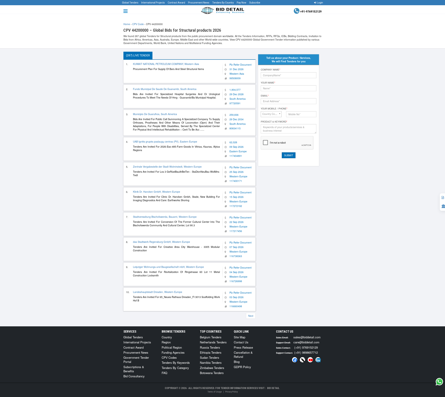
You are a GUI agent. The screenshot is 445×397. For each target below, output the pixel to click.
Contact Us (241, 342)
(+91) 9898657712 (306, 352)
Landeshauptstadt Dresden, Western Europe (157, 292)
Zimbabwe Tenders (212, 367)
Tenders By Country (223, 2)
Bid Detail (273, 388)
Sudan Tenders (209, 357)
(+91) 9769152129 (306, 347)
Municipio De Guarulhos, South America (155, 114)
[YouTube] (310, 359)
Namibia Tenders (211, 362)
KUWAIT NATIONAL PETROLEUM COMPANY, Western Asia (166, 64)
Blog (237, 361)
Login (320, 2)
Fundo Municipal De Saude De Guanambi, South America (164, 89)
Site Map (239, 337)
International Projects (153, 2)
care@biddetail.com (306, 342)
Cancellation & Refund (243, 354)
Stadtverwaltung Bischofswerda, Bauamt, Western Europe (165, 216)
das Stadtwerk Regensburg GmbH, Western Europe (161, 241)
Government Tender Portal (136, 359)
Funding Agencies (173, 352)
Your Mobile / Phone (274, 108)
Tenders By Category (175, 367)
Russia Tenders (210, 347)
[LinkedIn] (318, 359)
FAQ (164, 373)
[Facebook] (294, 359)
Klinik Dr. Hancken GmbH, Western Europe (156, 191)
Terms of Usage (214, 391)
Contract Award (176, 2)
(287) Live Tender (138, 55)
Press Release (243, 347)
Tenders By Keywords (176, 362)
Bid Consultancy (134, 376)
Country (167, 337)
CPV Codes (169, 357)
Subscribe (254, 2)
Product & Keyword (274, 121)
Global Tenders (130, 2)
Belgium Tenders (210, 337)
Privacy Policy (231, 391)
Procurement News (198, 2)
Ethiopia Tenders (210, 352)
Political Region (172, 347)
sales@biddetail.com (307, 337)
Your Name (268, 82)
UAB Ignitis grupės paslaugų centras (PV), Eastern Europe (165, 141)
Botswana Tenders (212, 373)
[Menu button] (126, 11)
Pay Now (241, 2)
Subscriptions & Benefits (133, 369)
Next (250, 315)
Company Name (270, 69)
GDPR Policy (242, 367)
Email (265, 95)
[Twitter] (302, 359)
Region (166, 342)
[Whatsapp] (439, 381)
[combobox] (271, 114)
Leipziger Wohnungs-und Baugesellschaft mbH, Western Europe (168, 267)
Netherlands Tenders (213, 342)
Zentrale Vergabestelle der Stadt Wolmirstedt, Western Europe (167, 166)
